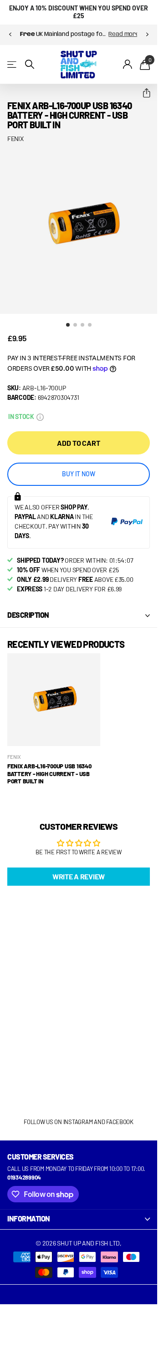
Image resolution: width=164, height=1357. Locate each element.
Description (28, 608)
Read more (103, 34)
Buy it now (78, 467)
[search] (29, 64)
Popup (40, 410)
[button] (143, 93)
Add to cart (78, 436)
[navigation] (10, 34)
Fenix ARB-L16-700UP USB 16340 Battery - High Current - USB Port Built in (49, 767)
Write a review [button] (78, 869)
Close (78, 1212)
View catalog (12, 64)
